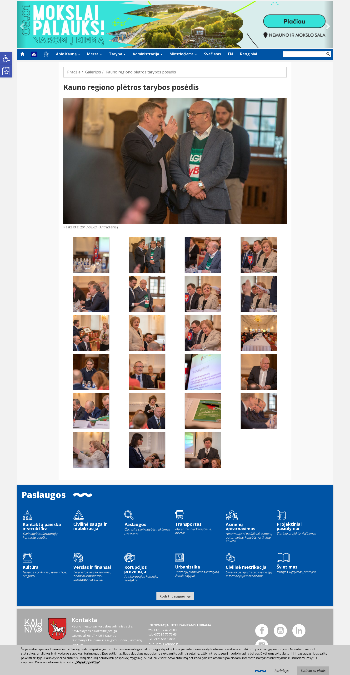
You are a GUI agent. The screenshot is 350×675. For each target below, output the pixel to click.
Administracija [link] (146, 54)
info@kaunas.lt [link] (167, 644)
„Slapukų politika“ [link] (87, 662)
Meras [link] (93, 54)
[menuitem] (22, 54)
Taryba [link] (116, 54)
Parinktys (282, 670)
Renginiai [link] (248, 54)
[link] (6, 58)
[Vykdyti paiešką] (328, 54)
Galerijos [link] (93, 72)
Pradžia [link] (73, 72)
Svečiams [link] (212, 54)
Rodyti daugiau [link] (173, 596)
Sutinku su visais (313, 670)
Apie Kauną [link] (67, 54)
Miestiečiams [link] (182, 54)
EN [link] (230, 54)
